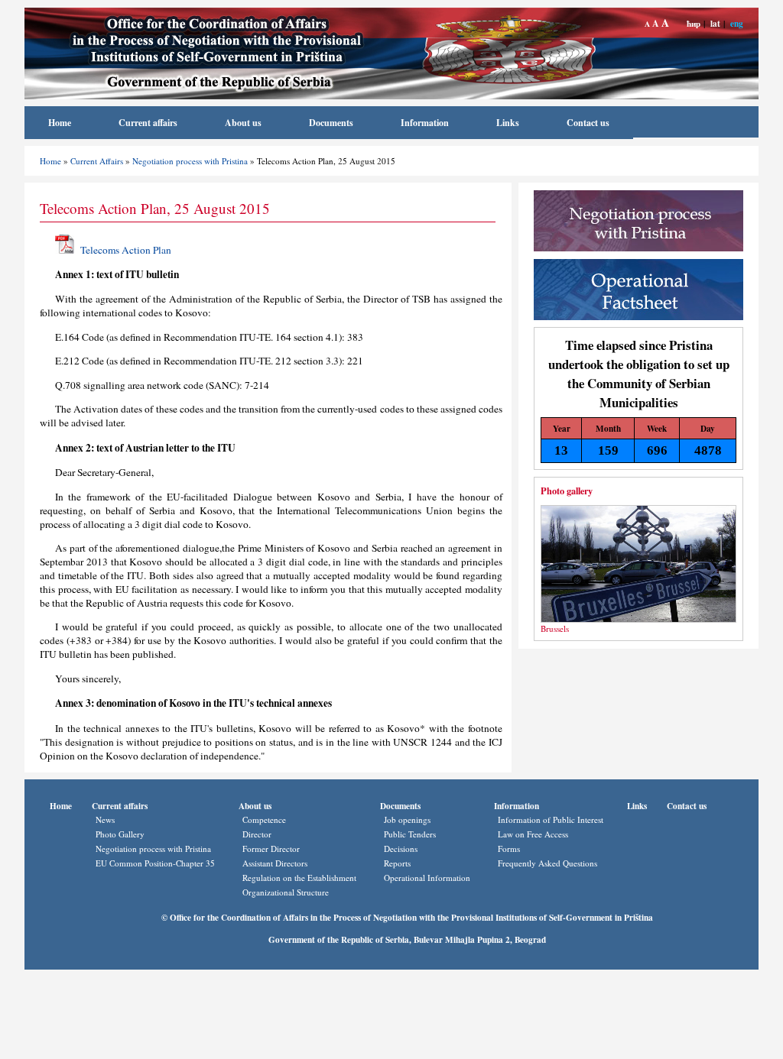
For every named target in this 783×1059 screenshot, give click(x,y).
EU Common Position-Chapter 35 (155, 863)
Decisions (400, 848)
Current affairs (148, 122)
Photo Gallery (120, 834)
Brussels (555, 628)
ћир (693, 23)
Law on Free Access (533, 834)
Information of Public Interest (550, 819)
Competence (264, 819)
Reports (397, 863)
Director (256, 834)
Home (59, 122)
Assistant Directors (274, 863)
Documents (331, 122)
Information (425, 122)
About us (243, 122)
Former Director (271, 848)
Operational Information (427, 877)
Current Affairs (96, 161)
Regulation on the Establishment (299, 877)
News (105, 819)
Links (507, 122)
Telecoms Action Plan (125, 250)
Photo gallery (567, 490)
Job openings (407, 819)
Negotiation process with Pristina (190, 161)
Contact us (588, 122)
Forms (509, 848)
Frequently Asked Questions (547, 863)
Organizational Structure (285, 892)
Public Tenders (410, 834)
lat (715, 23)
